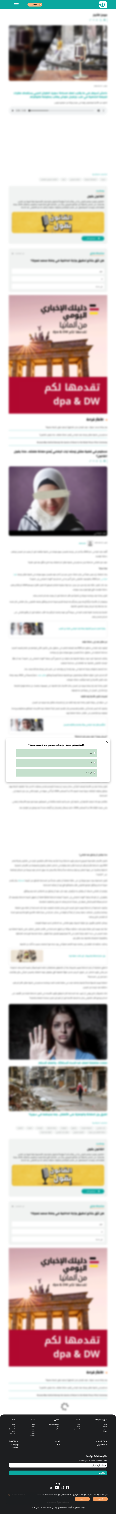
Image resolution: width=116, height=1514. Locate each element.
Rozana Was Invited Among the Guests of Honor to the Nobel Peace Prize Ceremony (72, 442)
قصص (105, 1429)
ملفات (33, 1426)
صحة (78, 1419)
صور (58, 1444)
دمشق (74, 1128)
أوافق (100, 1498)
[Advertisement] (58, 139)
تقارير (105, 1424)
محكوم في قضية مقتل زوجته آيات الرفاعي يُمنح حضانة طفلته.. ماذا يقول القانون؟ (73, 435)
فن (14, 1426)
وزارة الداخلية (51, 1128)
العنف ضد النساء (46, 1132)
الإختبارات (15, 1444)
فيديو (33, 1429)
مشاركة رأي (102, 1444)
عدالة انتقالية (101, 1441)
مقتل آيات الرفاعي (62, 1132)
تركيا (63, 179)
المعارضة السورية (90, 179)
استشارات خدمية (54, 1424)
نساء (78, 1426)
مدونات (105, 1431)
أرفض (82, 1498)
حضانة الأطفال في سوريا (97, 1132)
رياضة (13, 1424)
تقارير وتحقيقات (101, 1419)
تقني (57, 1426)
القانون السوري (79, 1132)
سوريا (103, 179)
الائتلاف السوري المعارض (49, 179)
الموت (30, 1128)
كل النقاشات (19, 253)
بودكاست (15, 1447)
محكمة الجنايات (86, 1128)
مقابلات (32, 1433)
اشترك (102, 1473)
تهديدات (39, 1128)
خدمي (56, 1419)
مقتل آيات (42, 675)
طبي (78, 1424)
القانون (20, 1128)
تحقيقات (63, 1128)
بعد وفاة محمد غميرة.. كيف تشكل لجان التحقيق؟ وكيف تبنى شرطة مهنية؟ (76, 427)
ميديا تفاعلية (14, 1441)
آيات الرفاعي (101, 1128)
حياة (13, 1419)
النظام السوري (75, 179)
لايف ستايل (77, 1429)
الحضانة (21, 880)
